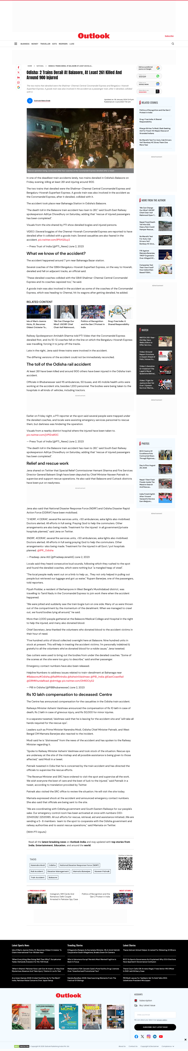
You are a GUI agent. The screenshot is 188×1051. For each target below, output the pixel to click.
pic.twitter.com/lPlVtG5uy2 (54, 239)
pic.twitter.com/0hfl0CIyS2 (78, 680)
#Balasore (33, 676)
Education (59, 845)
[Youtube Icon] (161, 1037)
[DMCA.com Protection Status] (21, 1046)
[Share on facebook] (18, 67)
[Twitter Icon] (142, 1037)
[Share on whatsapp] (18, 82)
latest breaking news (54, 841)
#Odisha (44, 676)
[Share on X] (18, 72)
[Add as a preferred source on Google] (18, 87)
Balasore (53, 877)
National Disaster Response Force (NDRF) (79, 865)
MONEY (34, 44)
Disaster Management (58, 871)
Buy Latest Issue (147, 1005)
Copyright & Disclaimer (150, 1046)
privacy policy (162, 1020)
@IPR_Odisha (45, 550)
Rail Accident (37, 871)
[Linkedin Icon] (155, 1037)
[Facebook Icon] (136, 1037)
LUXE (72, 44)
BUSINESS (25, 44)
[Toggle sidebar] (16, 44)
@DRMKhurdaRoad (38, 680)
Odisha (52, 865)
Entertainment (44, 845)
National (40, 66)
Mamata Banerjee (81, 871)
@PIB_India (97, 676)
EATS (54, 44)
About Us (122, 1046)
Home (30, 66)
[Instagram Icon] (149, 1037)
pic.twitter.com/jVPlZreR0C (43, 434)
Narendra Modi (38, 865)
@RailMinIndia (58, 676)
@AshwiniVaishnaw (78, 676)
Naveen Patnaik (102, 871)
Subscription (145, 1000)
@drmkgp (55, 680)
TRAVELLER (45, 44)
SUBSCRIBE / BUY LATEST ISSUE (155, 1027)
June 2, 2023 (76, 246)
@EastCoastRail (114, 676)
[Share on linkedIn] (18, 77)
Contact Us (133, 1046)
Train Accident (38, 877)
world (87, 845)
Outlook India (78, 841)
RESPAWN (63, 44)
